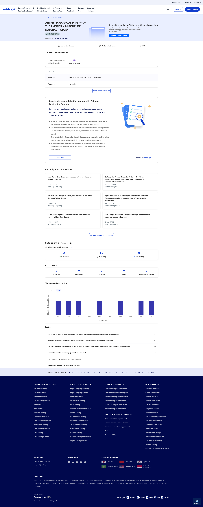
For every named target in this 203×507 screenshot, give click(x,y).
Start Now (60, 157)
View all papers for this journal (101, 235)
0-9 (152, 372)
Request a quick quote (118, 35)
